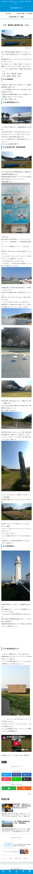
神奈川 (4, 762)
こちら (10, 726)
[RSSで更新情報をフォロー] (24, 788)
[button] (26, 779)
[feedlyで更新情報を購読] (9, 788)
